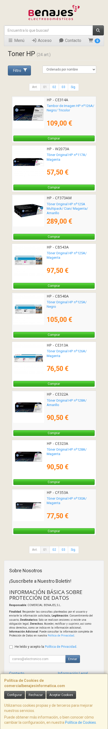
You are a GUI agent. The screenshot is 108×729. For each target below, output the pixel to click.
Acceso (44, 40)
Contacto (72, 40)
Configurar (14, 695)
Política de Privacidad (61, 635)
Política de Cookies (80, 722)
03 (63, 87)
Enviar (72, 659)
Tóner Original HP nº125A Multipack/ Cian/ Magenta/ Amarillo (67, 208)
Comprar (54, 138)
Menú (18, 40)
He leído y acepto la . (46, 647)
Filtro (17, 70)
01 (45, 87)
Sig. (73, 87)
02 (54, 87)
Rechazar (36, 695)
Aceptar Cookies (61, 695)
